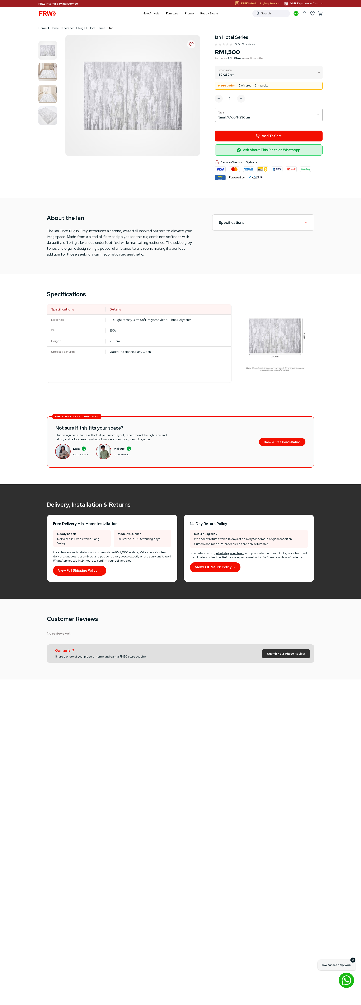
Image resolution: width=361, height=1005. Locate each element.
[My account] (304, 13)
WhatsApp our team (230, 553)
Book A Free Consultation (282, 442)
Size (221, 112)
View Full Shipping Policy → (79, 570)
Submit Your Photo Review (286, 653)
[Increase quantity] (241, 99)
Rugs (81, 28)
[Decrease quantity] (219, 99)
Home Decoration (63, 28)
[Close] (353, 960)
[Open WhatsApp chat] (346, 980)
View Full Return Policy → (215, 567)
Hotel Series (97, 28)
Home (42, 28)
